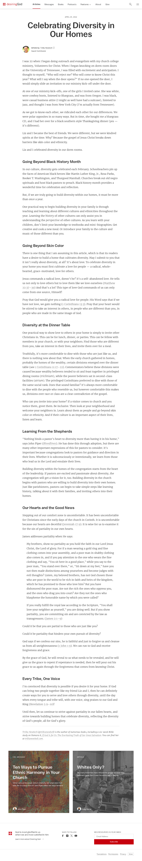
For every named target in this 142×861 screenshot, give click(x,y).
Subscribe (114, 842)
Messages (49, 4)
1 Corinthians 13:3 (73, 304)
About (98, 4)
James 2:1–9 (53, 618)
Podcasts (72, 4)
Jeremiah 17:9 (71, 524)
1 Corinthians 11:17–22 (49, 367)
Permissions (113, 854)
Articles (36, 4)
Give (107, 4)
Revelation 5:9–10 (41, 704)
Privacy (123, 854)
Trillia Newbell (29, 732)
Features (85, 4)
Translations (101, 854)
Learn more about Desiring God (28, 839)
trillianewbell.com (34, 738)
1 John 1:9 (65, 645)
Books (61, 4)
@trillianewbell (46, 732)
